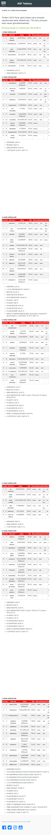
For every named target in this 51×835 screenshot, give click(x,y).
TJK (28, 822)
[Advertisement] (25, 184)
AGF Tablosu (24, 3)
